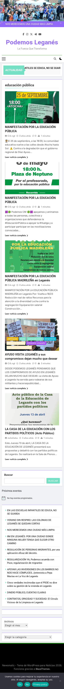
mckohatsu (13, 437)
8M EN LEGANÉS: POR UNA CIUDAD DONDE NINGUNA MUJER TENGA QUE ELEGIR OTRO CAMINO (30, 540)
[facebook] (23, 34)
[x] (31, 34)
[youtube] (40, 34)
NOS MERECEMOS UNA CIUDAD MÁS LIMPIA (29, 24)
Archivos (9, 621)
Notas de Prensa (16, 343)
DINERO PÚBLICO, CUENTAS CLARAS (26, 592)
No (27, 684)
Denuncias (50, 339)
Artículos (12, 339)
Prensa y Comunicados (19, 347)
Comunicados (35, 339)
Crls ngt (11, 135)
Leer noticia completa (15, 157)
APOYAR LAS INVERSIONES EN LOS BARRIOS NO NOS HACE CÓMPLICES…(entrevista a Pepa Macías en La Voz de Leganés (32, 573)
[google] (36, 34)
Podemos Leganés (32, 42)
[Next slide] (60, 23)
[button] (32, 107)
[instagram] (27, 34)
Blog (22, 339)
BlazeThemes (43, 669)
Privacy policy (40, 684)
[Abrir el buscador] (55, 58)
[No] (60, 680)
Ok (19, 684)
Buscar (8, 474)
